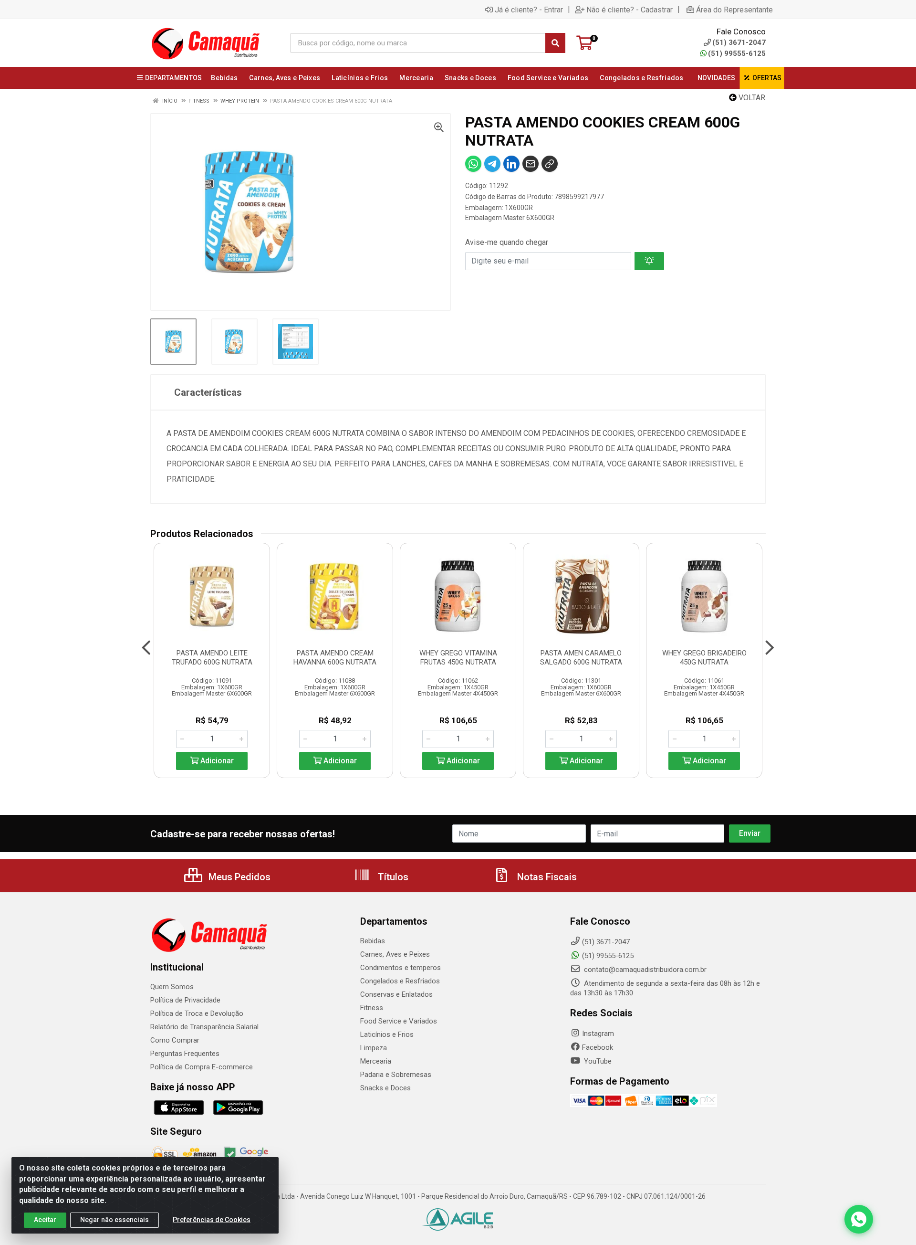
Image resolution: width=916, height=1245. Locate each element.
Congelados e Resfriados (400, 981)
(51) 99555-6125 (737, 53)
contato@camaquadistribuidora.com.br (644, 969)
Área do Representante (734, 9)
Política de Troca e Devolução (196, 1013)
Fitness (371, 1007)
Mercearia (375, 1061)
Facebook (597, 1047)
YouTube (597, 1061)
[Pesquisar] (555, 43)
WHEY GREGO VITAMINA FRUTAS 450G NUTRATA (458, 657)
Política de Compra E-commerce (201, 1067)
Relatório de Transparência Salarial (204, 1027)
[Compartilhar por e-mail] (530, 164)
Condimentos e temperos (400, 967)
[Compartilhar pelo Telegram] (492, 164)
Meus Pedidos (238, 877)
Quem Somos (172, 986)
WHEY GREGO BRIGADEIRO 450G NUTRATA (704, 657)
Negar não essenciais (114, 1220)
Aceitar (45, 1220)
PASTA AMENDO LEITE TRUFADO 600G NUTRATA (212, 657)
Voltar (751, 97)
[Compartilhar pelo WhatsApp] (473, 164)
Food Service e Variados (398, 1021)
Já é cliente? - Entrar (529, 9)
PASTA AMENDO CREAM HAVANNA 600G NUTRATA (334, 657)
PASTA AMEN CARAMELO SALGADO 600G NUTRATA (581, 657)
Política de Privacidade (185, 1000)
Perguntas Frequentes (184, 1053)
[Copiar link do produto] (549, 164)
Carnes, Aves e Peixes (395, 954)
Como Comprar (174, 1040)
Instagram (598, 1033)
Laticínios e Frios (387, 1034)
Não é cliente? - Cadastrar (629, 9)
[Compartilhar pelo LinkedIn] (511, 164)
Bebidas (372, 941)
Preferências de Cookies (211, 1220)
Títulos (391, 877)
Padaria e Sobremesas (395, 1074)
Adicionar (216, 760)
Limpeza (373, 1048)
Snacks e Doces (385, 1088)
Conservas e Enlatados (396, 994)
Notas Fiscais (546, 877)
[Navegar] (146, 647)
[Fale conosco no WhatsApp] (858, 1219)
